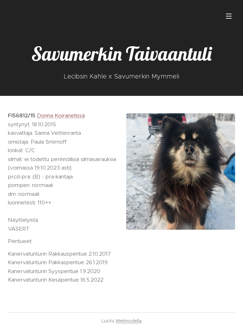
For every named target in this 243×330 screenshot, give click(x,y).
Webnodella (128, 321)
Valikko (228, 15)
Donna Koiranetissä (61, 115)
